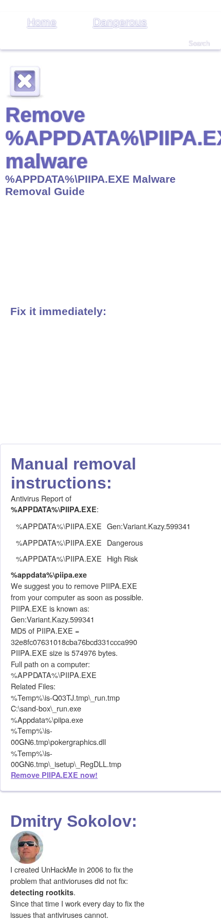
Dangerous (120, 22)
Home (42, 22)
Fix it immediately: (58, 311)
